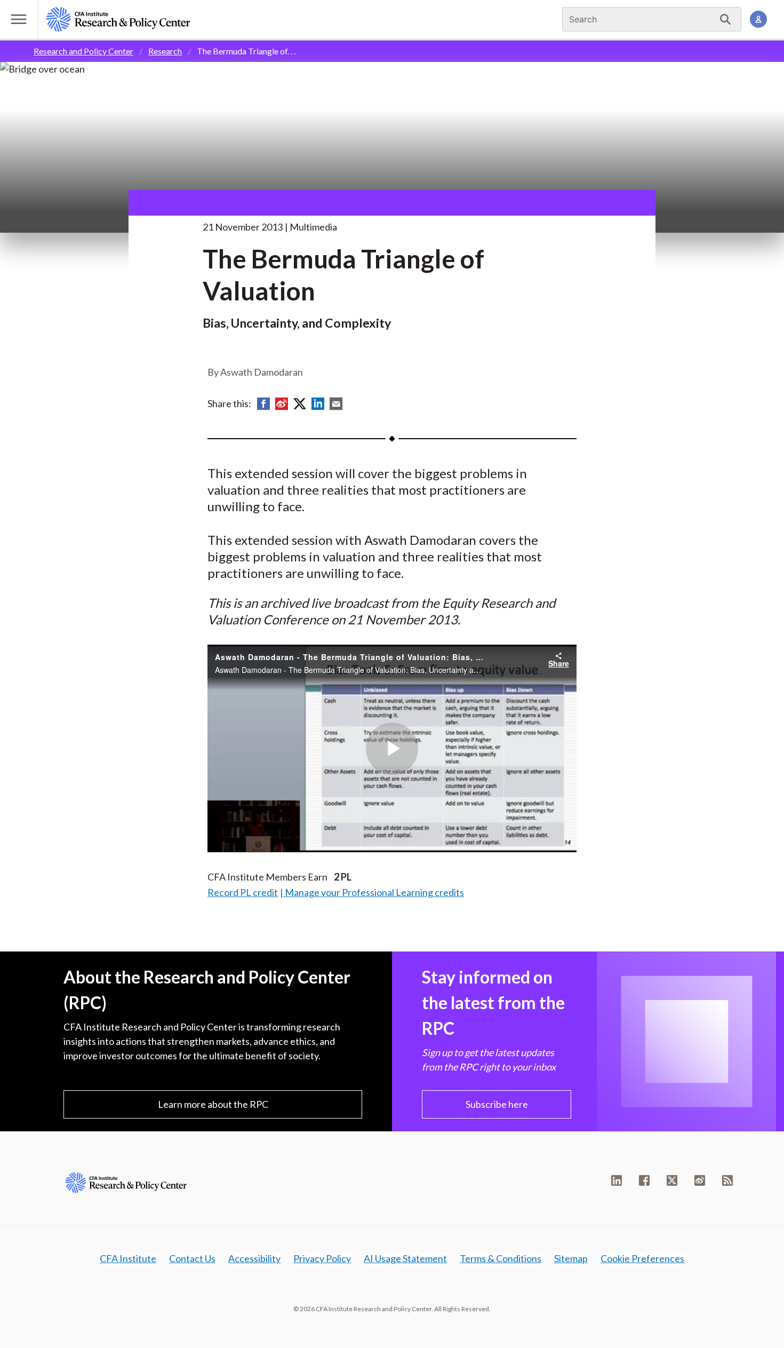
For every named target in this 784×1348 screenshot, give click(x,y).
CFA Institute (128, 1258)
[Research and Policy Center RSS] (727, 1180)
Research (165, 51)
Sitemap (571, 1258)
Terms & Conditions (500, 1258)
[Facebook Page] (644, 1180)
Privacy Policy (322, 1258)
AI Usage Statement (405, 1258)
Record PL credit (242, 892)
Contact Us (192, 1258)
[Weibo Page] (699, 1180)
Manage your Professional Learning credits (374, 892)
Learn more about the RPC (213, 1104)
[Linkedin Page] (616, 1180)
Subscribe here (497, 1104)
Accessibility (254, 1258)
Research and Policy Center (83, 51)
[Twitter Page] (672, 1180)
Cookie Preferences (642, 1258)
